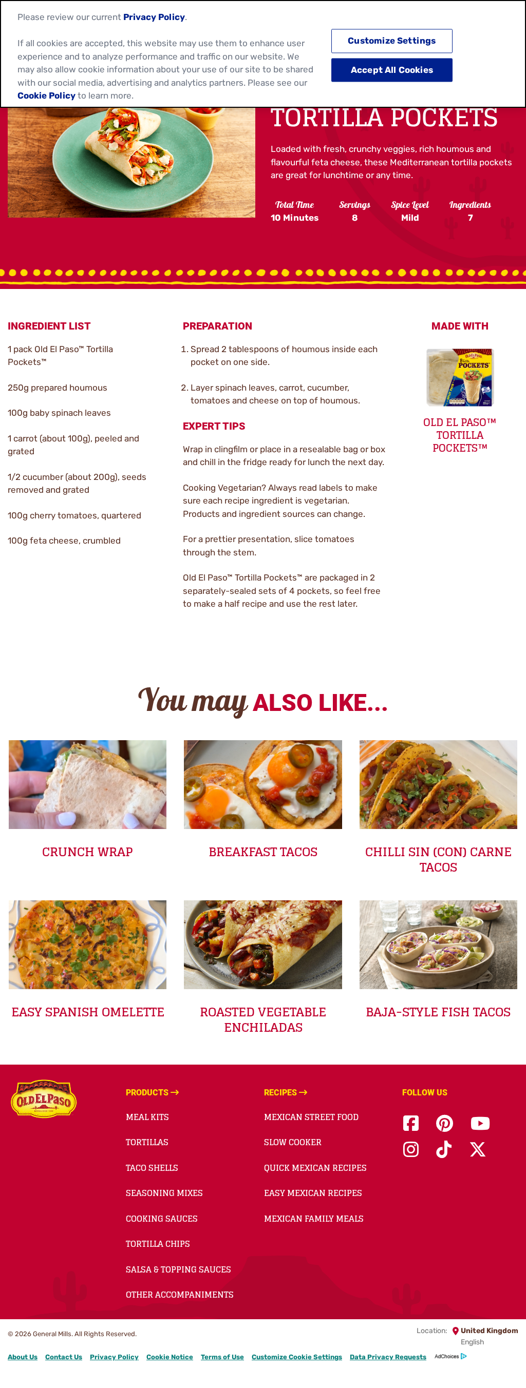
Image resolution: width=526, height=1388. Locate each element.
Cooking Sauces (162, 1218)
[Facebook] (411, 1124)
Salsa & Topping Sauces (178, 1269)
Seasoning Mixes (164, 1193)
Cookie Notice (169, 1357)
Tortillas (147, 1142)
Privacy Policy (114, 1357)
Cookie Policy (46, 95)
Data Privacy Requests (388, 1357)
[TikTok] (444, 1150)
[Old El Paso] (44, 1101)
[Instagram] (411, 1150)
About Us (22, 1357)
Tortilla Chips (158, 1244)
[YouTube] (480, 1124)
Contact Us (63, 1357)
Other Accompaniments (180, 1294)
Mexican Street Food (311, 1117)
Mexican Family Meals (314, 1218)
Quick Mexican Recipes (315, 1168)
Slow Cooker (293, 1142)
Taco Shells (152, 1168)
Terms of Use (222, 1357)
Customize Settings (392, 41)
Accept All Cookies (392, 70)
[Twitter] (477, 1150)
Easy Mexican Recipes (313, 1193)
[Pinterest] (444, 1124)
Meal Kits (147, 1117)
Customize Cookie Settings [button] (297, 1357)
